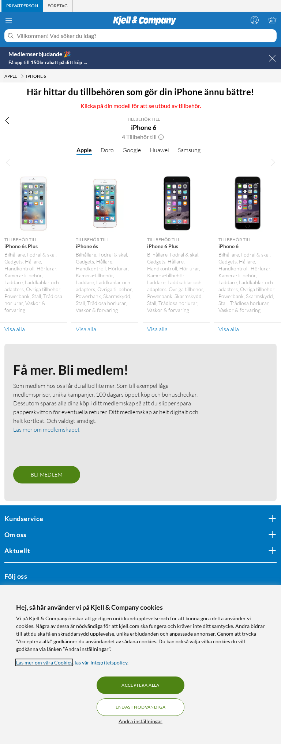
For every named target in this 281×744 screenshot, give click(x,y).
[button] (161, 136)
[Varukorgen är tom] (272, 20)
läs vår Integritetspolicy (101, 662)
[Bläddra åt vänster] (8, 162)
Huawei (159, 150)
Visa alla (14, 329)
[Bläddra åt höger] (273, 162)
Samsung (189, 150)
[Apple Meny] (22, 76)
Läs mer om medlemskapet (46, 429)
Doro (107, 150)
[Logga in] (254, 20)
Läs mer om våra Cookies (44, 662)
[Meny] (9, 20)
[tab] (22, 6)
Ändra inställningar (140, 721)
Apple (84, 149)
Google (132, 150)
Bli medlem (47, 474)
